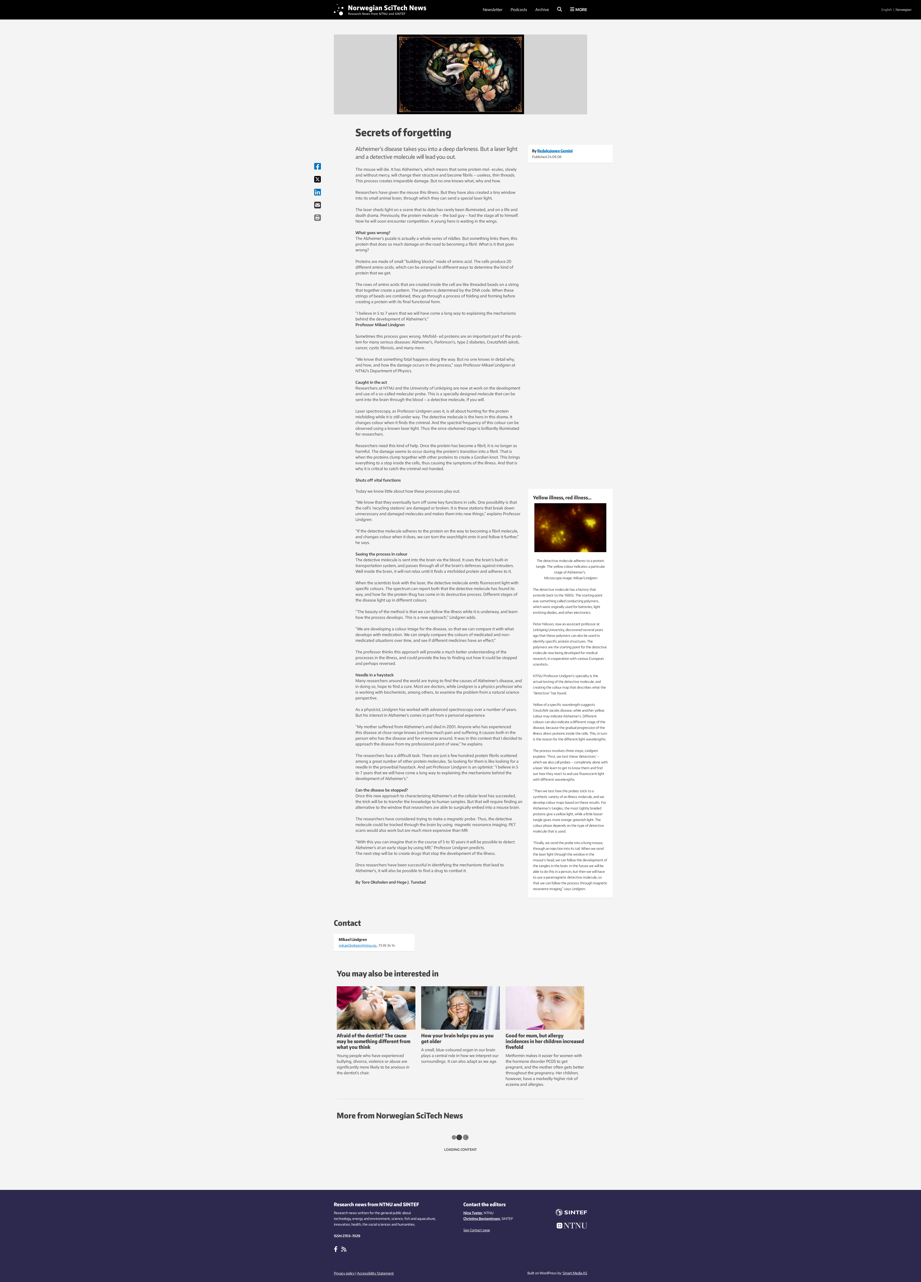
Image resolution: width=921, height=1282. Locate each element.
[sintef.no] (568, 1213)
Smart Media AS (575, 1273)
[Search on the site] (559, 9)
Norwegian (903, 10)
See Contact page (476, 1230)
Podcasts (519, 9)
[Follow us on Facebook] (335, 1249)
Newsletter (492, 9)
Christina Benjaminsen (481, 1219)
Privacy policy (344, 1273)
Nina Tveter (472, 1213)
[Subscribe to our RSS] (343, 1249)
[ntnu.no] (568, 1226)
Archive (542, 9)
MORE (580, 9)
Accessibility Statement (375, 1273)
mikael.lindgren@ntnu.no (358, 945)
